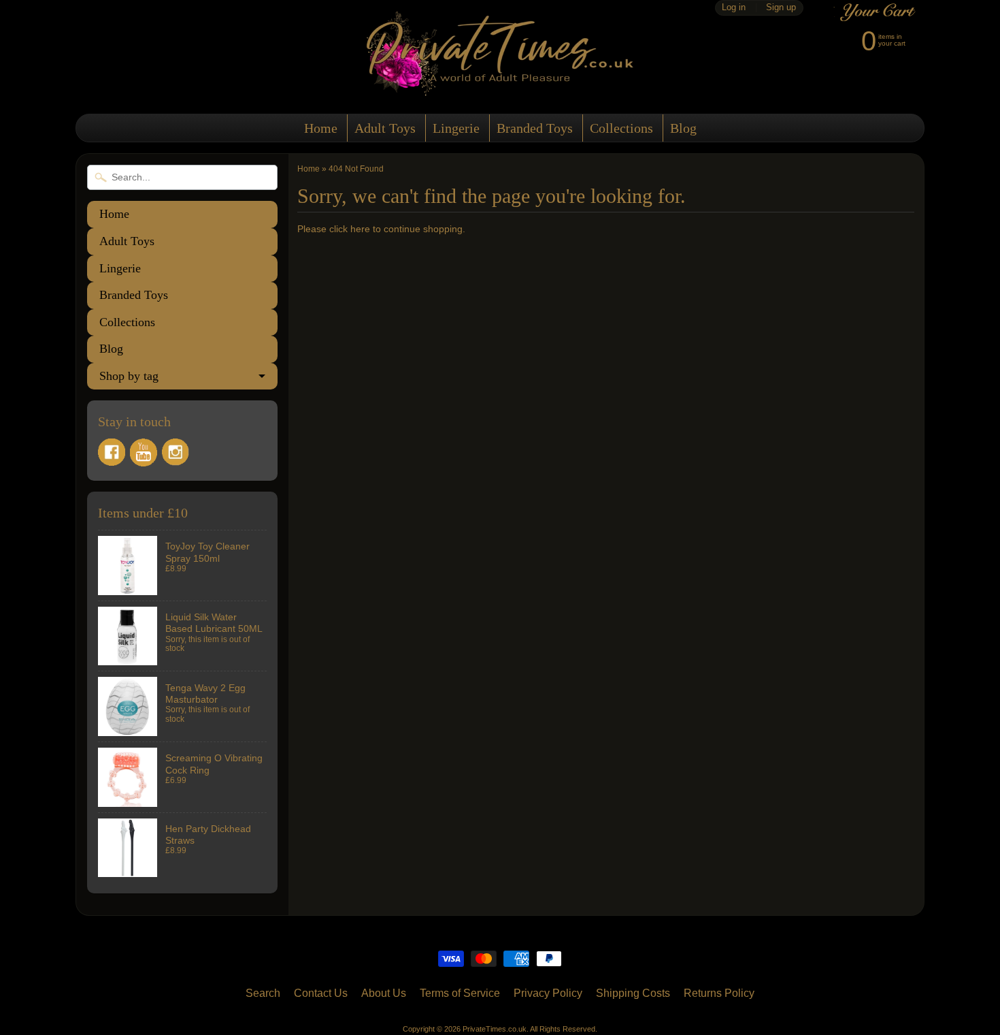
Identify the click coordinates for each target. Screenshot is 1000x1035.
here (360, 229)
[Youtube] (143, 452)
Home (320, 128)
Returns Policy (719, 993)
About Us (383, 993)
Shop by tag (129, 376)
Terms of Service (460, 993)
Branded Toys (535, 128)
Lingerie (456, 128)
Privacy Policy (548, 993)
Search (263, 993)
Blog (683, 128)
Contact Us (321, 993)
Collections (621, 128)
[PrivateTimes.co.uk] (500, 87)
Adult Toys (385, 128)
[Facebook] (111, 452)
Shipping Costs (633, 993)
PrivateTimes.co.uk (495, 1029)
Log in (734, 7)
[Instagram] (175, 452)
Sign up (781, 7)
